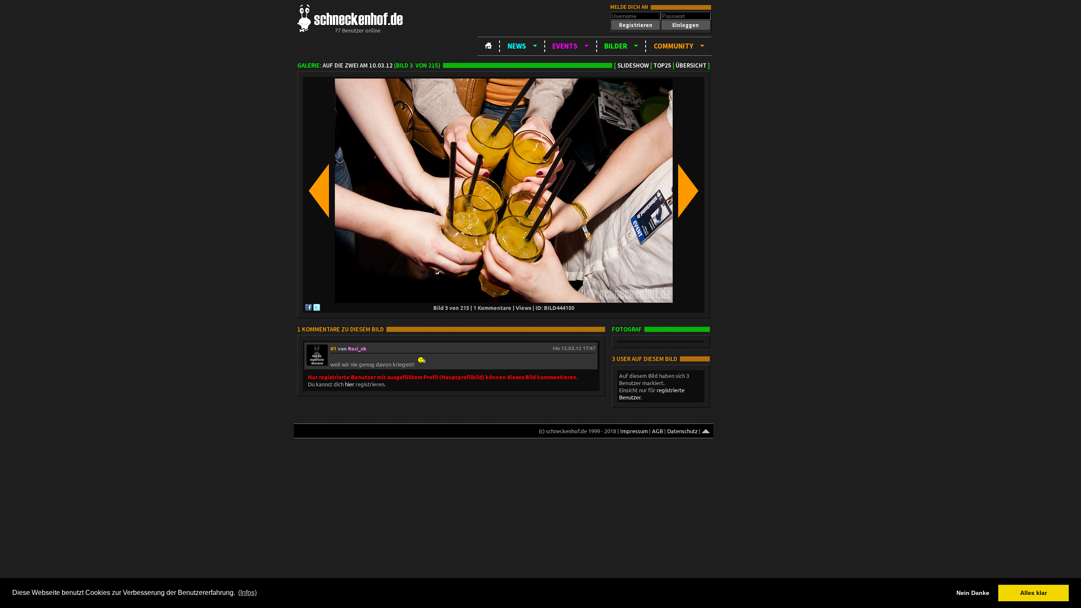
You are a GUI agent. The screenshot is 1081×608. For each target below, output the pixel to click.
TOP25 (662, 65)
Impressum (634, 430)
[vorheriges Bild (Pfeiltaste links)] (319, 191)
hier (349, 384)
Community (673, 46)
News (517, 46)
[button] (635, 25)
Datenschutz (682, 430)
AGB (657, 430)
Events (565, 46)
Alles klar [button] (1033, 592)
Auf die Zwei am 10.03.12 (358, 65)
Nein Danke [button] (972, 592)
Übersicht (691, 65)
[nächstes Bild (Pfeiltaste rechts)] (688, 191)
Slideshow (633, 65)
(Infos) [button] (247, 592)
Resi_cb (357, 348)
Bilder (615, 46)
